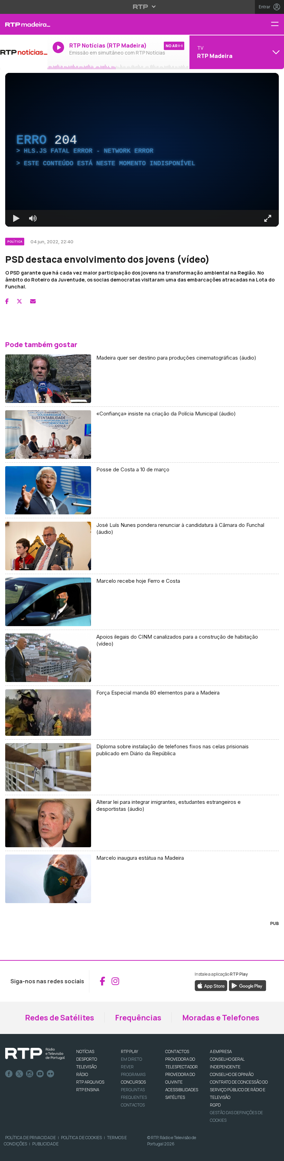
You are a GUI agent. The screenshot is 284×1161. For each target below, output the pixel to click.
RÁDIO (82, 1074)
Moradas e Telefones (220, 1017)
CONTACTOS (177, 1051)
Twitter (19, 1074)
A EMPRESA (221, 1051)
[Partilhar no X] (19, 301)
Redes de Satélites (59, 1017)
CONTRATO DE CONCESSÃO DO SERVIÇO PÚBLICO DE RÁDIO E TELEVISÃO (239, 1089)
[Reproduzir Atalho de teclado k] (16, 218)
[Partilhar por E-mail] (33, 301)
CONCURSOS (133, 1082)
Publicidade (45, 1144)
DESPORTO (86, 1059)
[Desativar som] (33, 218)
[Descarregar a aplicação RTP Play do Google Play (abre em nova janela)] (247, 985)
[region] (142, 150)
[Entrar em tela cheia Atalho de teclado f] (267, 218)
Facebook (9, 1074)
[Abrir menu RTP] (142, 6)
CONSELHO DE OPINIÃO (232, 1074)
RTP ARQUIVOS (90, 1082)
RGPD (215, 1105)
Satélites (175, 1097)
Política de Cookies (81, 1138)
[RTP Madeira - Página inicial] (23, 24)
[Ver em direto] (23, 52)
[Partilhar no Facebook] (7, 301)
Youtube (40, 1074)
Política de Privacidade (30, 1138)
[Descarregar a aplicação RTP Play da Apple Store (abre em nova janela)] (211, 985)
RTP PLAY (129, 1051)
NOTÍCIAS (85, 1051)
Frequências (138, 1017)
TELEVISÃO (86, 1067)
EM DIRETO (131, 1059)
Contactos (133, 1105)
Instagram (30, 1074)
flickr (50, 1074)
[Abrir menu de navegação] (277, 24)
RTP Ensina (87, 1090)
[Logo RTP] (35, 1054)
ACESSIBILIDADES (181, 1090)
